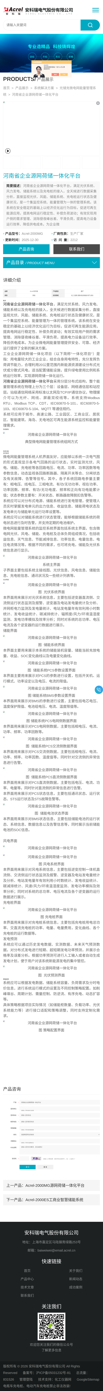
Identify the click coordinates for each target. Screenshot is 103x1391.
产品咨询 (26, 249)
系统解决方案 (44, 88)
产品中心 (27, 1279)
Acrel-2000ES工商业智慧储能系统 (54, 1200)
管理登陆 (26, 1379)
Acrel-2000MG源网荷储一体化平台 (54, 1185)
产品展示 (22, 88)
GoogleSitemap (88, 1379)
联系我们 (76, 249)
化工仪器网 (63, 1379)
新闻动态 (75, 1279)
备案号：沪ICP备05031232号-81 (47, 1373)
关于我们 (75, 1271)
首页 (6, 88)
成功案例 (75, 1287)
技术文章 (27, 1287)
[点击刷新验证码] (36, 1158)
